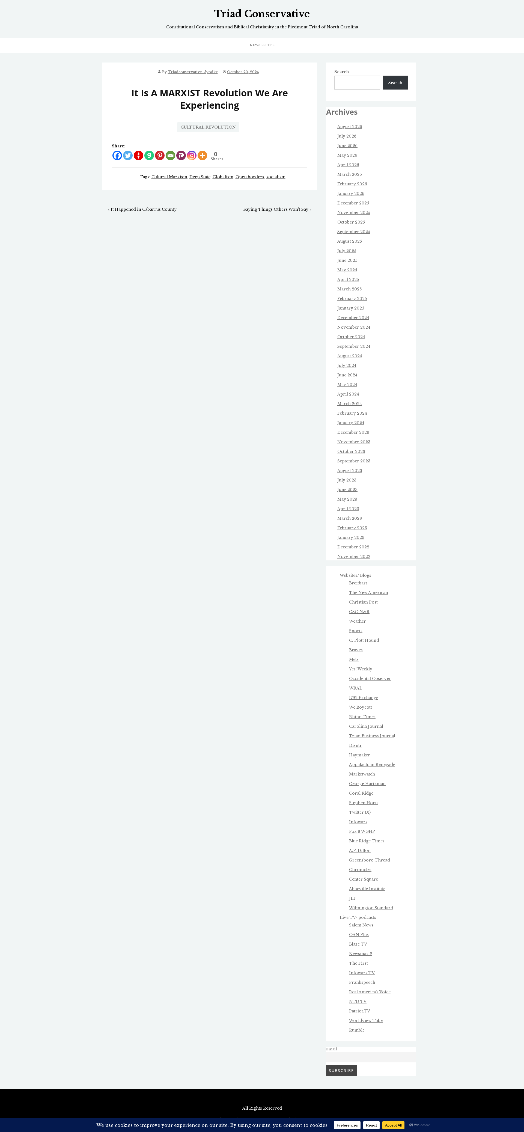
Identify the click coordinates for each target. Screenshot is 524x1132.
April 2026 (348, 164)
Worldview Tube (366, 1020)
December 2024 (353, 317)
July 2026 (346, 136)
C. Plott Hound (364, 640)
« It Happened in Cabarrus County (142, 209)
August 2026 (349, 126)
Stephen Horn (363, 802)
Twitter (356, 812)
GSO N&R (359, 611)
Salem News (361, 925)
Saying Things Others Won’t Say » (277, 209)
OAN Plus (359, 934)
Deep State (199, 176)
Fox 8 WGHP (362, 831)
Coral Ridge (361, 793)
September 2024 (353, 346)
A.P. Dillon (360, 850)
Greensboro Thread (369, 860)
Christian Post (363, 602)
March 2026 (349, 174)
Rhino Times (362, 716)
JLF (352, 898)
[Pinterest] (160, 155)
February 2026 (352, 184)
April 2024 (348, 394)
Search (341, 71)
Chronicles (360, 869)
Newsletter (262, 45)
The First (358, 963)
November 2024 (353, 327)
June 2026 (347, 145)
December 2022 (353, 547)
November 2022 (353, 556)
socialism (275, 176)
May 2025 (347, 270)
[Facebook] (117, 155)
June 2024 (347, 375)
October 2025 (351, 222)
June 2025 (347, 260)
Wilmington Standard (371, 907)
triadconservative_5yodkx (193, 72)
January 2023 (350, 537)
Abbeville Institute (367, 888)
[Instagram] (191, 155)
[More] (202, 155)
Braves (356, 649)
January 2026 (350, 193)
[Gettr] (138, 155)
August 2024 (349, 355)
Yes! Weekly (360, 669)
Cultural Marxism (169, 176)
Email (331, 1049)
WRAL (355, 688)
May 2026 (347, 155)
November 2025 (353, 212)
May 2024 (347, 384)
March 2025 (349, 289)
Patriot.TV (359, 1011)
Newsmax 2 (360, 953)
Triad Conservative (262, 14)
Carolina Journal (366, 726)
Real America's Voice (370, 992)
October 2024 (351, 336)
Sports (355, 630)
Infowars (358, 821)
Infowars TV (362, 972)
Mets (354, 659)
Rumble (357, 1030)
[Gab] (149, 155)
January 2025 (350, 308)
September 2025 (353, 231)
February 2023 (352, 527)
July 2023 (346, 480)
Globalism (223, 176)
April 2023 (348, 508)
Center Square (363, 879)
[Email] (170, 155)
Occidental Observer (370, 678)
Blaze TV (358, 944)
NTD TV (358, 1001)
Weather (357, 621)
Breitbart (358, 583)
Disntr (355, 745)
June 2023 (347, 489)
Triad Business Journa (371, 735)
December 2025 (353, 203)
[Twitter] (128, 155)
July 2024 (346, 365)
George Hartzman (367, 783)
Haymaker (359, 755)
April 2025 (348, 279)
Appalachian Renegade (372, 764)
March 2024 (349, 403)
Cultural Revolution (208, 127)
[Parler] (181, 155)
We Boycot (360, 707)
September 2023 (353, 461)
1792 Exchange (363, 697)
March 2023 (349, 518)
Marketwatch (362, 774)
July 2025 (346, 250)
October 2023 (351, 451)
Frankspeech (362, 982)
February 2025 (352, 298)
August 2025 (349, 241)
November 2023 (353, 441)
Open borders (250, 176)
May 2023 (347, 499)
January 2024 (350, 422)
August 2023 (349, 470)
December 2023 (353, 432)
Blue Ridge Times (367, 841)
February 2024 (352, 413)
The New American (368, 592)
